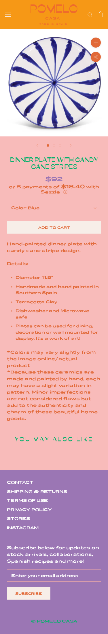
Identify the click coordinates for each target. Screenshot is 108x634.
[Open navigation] (8, 14)
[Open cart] (100, 14)
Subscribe (28, 593)
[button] (54, 189)
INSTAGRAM (23, 527)
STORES (18, 518)
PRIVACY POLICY (29, 509)
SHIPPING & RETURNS (37, 491)
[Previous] (37, 145)
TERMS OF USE (27, 500)
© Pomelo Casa (54, 621)
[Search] (90, 14)
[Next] (71, 145)
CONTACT (20, 482)
